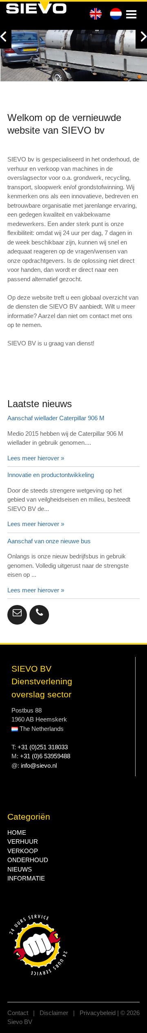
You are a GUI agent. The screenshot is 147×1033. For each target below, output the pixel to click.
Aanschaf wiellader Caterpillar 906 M (56, 418)
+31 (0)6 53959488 (45, 756)
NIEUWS (19, 869)
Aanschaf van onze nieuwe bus (49, 541)
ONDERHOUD (27, 859)
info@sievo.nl (39, 765)
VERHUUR (22, 841)
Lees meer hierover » (35, 458)
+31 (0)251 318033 (43, 747)
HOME (16, 832)
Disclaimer (55, 1012)
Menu (131, 14)
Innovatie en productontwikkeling (50, 474)
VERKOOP (22, 850)
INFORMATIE (26, 878)
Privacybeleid (98, 1012)
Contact (18, 1012)
